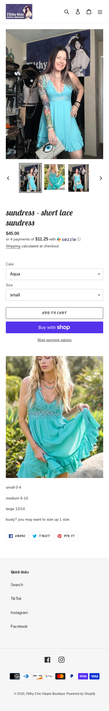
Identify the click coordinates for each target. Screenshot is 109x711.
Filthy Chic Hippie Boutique (45, 694)
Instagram (19, 612)
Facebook (19, 626)
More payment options (55, 340)
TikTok (16, 598)
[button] (43, 239)
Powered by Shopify (80, 694)
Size (9, 285)
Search (17, 584)
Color (10, 264)
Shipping (13, 246)
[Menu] (100, 11)
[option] (31, 178)
